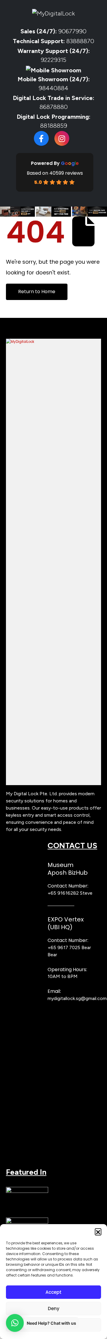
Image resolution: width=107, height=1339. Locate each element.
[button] (98, 1232)
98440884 (53, 88)
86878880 (54, 106)
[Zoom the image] (53, 341)
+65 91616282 (63, 893)
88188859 (53, 125)
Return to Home (36, 291)
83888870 (80, 41)
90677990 (72, 31)
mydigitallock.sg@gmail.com (77, 998)
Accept (53, 1292)
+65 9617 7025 (64, 947)
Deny (53, 1308)
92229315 (53, 59)
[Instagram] (61, 138)
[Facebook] (41, 138)
